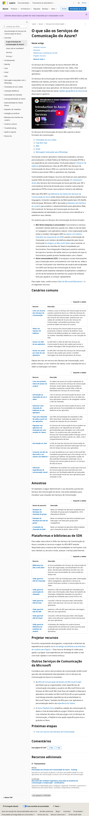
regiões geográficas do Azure (71, 91)
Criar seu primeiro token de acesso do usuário (40, 383)
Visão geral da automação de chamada (38, 592)
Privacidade (77, 811)
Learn (34, 24)
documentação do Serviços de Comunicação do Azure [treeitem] (15, 32)
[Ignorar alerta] (86, 14)
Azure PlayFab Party (46, 708)
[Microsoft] (4, 3)
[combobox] (15, 26)
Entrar (84, 3)
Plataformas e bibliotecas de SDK (45, 53)
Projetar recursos (39, 56)
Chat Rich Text (41, 143)
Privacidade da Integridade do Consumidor (17, 814)
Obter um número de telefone (37, 331)
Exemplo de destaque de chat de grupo (40, 520)
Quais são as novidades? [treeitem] (15, 48)
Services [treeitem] (9, 52)
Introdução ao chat (40, 443)
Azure (41, 24)
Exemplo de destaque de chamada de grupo (40, 512)
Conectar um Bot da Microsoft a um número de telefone (40, 454)
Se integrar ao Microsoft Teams (58, 243)
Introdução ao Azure (77, 9)
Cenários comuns (39, 47)
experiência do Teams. (66, 703)
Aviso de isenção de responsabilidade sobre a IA (19, 811)
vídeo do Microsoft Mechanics (69, 281)
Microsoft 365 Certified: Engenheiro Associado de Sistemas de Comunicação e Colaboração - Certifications (55, 782)
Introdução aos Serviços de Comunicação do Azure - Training (54, 770)
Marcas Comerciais (58, 814)
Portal (64, 9)
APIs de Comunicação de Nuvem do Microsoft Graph (59, 682)
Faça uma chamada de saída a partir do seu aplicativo (40, 419)
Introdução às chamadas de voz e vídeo (40, 397)
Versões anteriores (46, 811)
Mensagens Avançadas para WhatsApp (52, 152)
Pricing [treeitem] (8, 56)
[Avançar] (74, 3)
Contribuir (67, 811)
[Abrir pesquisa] (79, 3)
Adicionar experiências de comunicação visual (40, 470)
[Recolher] (27, 22)
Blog (57, 811)
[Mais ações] (85, 24)
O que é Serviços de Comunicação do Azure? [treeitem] (15, 43)
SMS (37, 146)
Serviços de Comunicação (55, 24)
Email (38, 149)
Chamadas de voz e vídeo (46, 140)
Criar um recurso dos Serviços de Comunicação (39, 313)
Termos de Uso (42, 814)
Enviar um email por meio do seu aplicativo (39, 353)
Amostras (36, 50)
